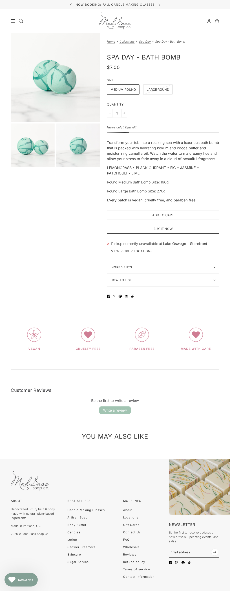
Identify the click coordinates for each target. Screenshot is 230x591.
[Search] (21, 21)
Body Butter (76, 525)
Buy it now (163, 229)
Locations (130, 517)
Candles (73, 532)
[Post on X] (114, 296)
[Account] (209, 21)
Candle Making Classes (86, 510)
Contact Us (132, 532)
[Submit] (214, 552)
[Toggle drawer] (13, 21)
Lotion (72, 539)
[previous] (71, 4)
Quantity (115, 104)
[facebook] (170, 562)
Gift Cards (131, 525)
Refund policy (134, 562)
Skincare (74, 554)
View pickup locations (132, 251)
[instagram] (176, 562)
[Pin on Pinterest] (120, 296)
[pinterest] (183, 562)
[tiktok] (189, 562)
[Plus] (124, 113)
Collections (127, 41)
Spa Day (145, 41)
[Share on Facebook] (108, 296)
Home (111, 41)
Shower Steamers (81, 547)
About (128, 510)
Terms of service (136, 569)
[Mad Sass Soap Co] (115, 21)
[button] (132, 296)
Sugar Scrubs (78, 562)
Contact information (139, 576)
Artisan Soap (77, 517)
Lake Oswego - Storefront (185, 243)
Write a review (115, 410)
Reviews (129, 554)
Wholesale (131, 547)
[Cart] (217, 21)
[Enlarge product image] (55, 77)
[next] (159, 4)
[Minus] (110, 113)
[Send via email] (126, 296)
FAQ (126, 539)
